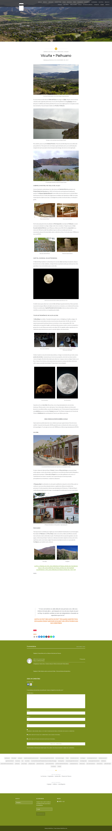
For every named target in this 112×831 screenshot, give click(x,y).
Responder (83, 659)
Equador (80, 2)
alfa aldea (14, 758)
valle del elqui (107, 763)
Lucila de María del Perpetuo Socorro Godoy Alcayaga (43, 760)
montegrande (83, 760)
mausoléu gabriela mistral (72, 760)
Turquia (96, 4)
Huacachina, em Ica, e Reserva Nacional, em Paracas (49, 653)
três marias (99, 763)
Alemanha (94, 2)
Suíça (80, 4)
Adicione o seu (80, 646)
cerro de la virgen (60, 758)
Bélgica (107, 2)
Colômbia (87, 2)
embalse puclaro (103, 758)
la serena (18, 760)
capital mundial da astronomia (31, 758)
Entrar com (30, 681)
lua (22, 760)
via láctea (53, 766)
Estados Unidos (87, 4)
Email (28, 716)
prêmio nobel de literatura (62, 763)
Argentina (58, 2)
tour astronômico (91, 763)
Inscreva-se (40, 813)
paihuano (17, 763)
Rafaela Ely (52, 60)
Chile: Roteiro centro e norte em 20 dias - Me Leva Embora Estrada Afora (54, 671)
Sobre (102, 4)
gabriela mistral (9, 760)
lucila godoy (61, 760)
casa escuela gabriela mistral (47, 758)
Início (40, 2)
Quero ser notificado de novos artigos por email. (41, 739)
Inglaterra (73, 4)
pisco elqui (24, 763)
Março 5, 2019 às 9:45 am (38, 660)
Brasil (45, 2)
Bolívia (69, 2)
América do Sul (48, 51)
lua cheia (27, 760)
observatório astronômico (7, 763)
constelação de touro (92, 758)
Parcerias (60, 51)
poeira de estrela (50, 763)
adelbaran (7, 758)
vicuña (59, 766)
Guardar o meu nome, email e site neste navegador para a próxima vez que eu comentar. (50, 731)
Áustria (101, 2)
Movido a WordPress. (49, 828)
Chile (64, 2)
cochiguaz (82, 758)
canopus (20, 758)
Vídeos (107, 4)
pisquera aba (32, 763)
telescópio (82, 763)
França (60, 4)
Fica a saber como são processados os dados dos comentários (60, 747)
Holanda (66, 4)
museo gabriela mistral (93, 760)
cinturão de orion (74, 758)
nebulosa (103, 760)
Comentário (30, 693)
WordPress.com (64, 828)
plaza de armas (40, 763)
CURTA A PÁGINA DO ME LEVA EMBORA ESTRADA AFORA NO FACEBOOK (56, 566)
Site (28, 723)
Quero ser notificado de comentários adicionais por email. (44, 734)
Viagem (66, 51)
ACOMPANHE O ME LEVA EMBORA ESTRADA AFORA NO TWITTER (56, 569)
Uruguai (50, 2)
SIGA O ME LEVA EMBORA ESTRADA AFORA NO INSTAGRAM (56, 568)
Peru (74, 2)
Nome (28, 710)
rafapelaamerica (74, 763)
